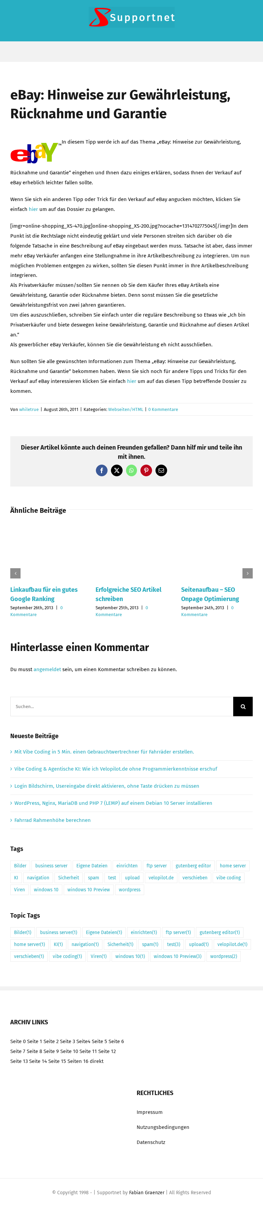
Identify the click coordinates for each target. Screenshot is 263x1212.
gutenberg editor (193, 866)
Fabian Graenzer (146, 1193)
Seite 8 (34, 1051)
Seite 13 (19, 1061)
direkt (96, 1061)
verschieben (195, 878)
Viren (19, 890)
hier (33, 209)
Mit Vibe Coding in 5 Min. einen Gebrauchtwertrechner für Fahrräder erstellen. (104, 752)
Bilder (20, 866)
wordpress (129, 890)
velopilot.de (161, 878)
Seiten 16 (77, 1061)
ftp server (157, 866)
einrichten (127, 866)
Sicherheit (68, 878)
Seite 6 (116, 1041)
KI (16, 878)
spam (93, 878)
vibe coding (228, 878)
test (112, 878)
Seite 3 (67, 1041)
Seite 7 (17, 1051)
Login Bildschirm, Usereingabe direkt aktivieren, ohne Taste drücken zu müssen (106, 786)
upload (132, 878)
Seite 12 (107, 1051)
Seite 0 (18, 1041)
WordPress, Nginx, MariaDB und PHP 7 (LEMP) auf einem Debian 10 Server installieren (113, 803)
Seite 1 (34, 1041)
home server (233, 866)
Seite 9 (51, 1051)
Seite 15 (57, 1061)
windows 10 (46, 890)
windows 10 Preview (88, 890)
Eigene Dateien (92, 866)
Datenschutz (151, 1142)
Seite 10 (69, 1051)
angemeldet (47, 669)
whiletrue (29, 409)
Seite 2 (51, 1041)
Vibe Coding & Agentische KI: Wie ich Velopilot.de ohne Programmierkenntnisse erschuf (115, 769)
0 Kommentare (163, 409)
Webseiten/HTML (125, 409)
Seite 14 (38, 1061)
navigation (38, 878)
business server (51, 866)
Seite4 (83, 1041)
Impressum (150, 1112)
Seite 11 (88, 1051)
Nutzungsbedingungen (163, 1127)
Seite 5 (99, 1041)
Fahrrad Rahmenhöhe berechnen (52, 820)
